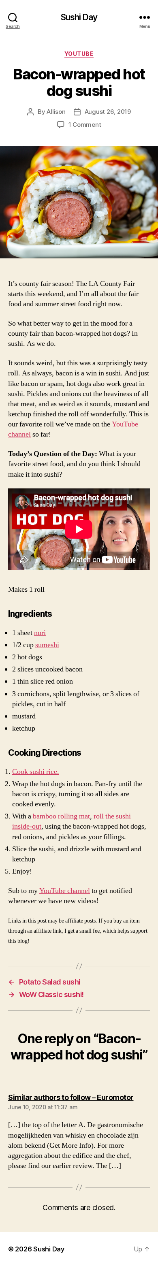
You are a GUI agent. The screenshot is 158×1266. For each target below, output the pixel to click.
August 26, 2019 (108, 111)
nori (40, 632)
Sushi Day (79, 17)
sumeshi (47, 645)
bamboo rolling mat (61, 816)
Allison (56, 111)
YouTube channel (64, 890)
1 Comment (84, 124)
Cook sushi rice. (35, 771)
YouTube (79, 53)
